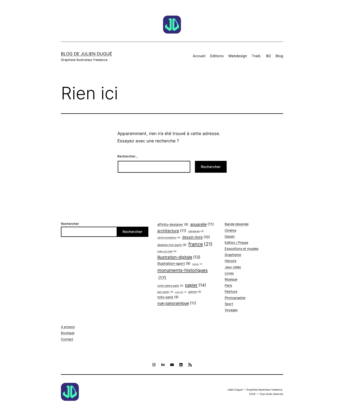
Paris (228, 285)
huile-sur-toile (166, 251)
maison (197, 264)
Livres (229, 273)
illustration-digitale (178, 257)
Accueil (199, 56)
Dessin (230, 236)
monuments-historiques (182, 274)
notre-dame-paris (170, 285)
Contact (67, 339)
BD (268, 56)
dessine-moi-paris (172, 245)
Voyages (231, 310)
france (200, 244)
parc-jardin (165, 292)
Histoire (230, 261)
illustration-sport (173, 263)
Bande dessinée (237, 224)
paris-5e (181, 292)
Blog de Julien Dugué (86, 53)
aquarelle (202, 224)
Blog (279, 56)
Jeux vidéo (233, 267)
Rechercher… (127, 156)
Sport (229, 304)
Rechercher (70, 224)
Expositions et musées (242, 249)
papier (195, 285)
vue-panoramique (176, 303)
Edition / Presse (236, 242)
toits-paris (168, 297)
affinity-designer (172, 224)
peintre (194, 291)
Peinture (231, 291)
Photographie (235, 298)
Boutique (67, 333)
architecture (171, 230)
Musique (231, 279)
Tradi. (256, 56)
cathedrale (196, 231)
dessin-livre (196, 237)
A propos (68, 327)
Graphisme (233, 255)
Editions (217, 56)
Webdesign (237, 56)
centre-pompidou (168, 237)
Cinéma (230, 230)
